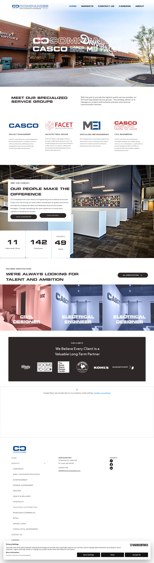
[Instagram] (111, 460)
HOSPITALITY (18, 502)
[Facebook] (111, 464)
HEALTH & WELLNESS (22, 496)
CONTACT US (16, 535)
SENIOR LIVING (19, 524)
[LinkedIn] (111, 468)
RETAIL (16, 518)
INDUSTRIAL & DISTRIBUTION (25, 507)
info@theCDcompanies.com (69, 471)
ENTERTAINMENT (20, 480)
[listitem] (25, 307)
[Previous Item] (24, 367)
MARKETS (15, 463)
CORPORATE (18, 469)
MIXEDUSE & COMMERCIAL (24, 513)
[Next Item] (130, 367)
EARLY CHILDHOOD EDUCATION (26, 474)
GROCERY (17, 491)
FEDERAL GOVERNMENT (23, 485)
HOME (14, 458)
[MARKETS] (44, 463)
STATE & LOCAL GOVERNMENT (25, 529)
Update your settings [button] (102, 393)
